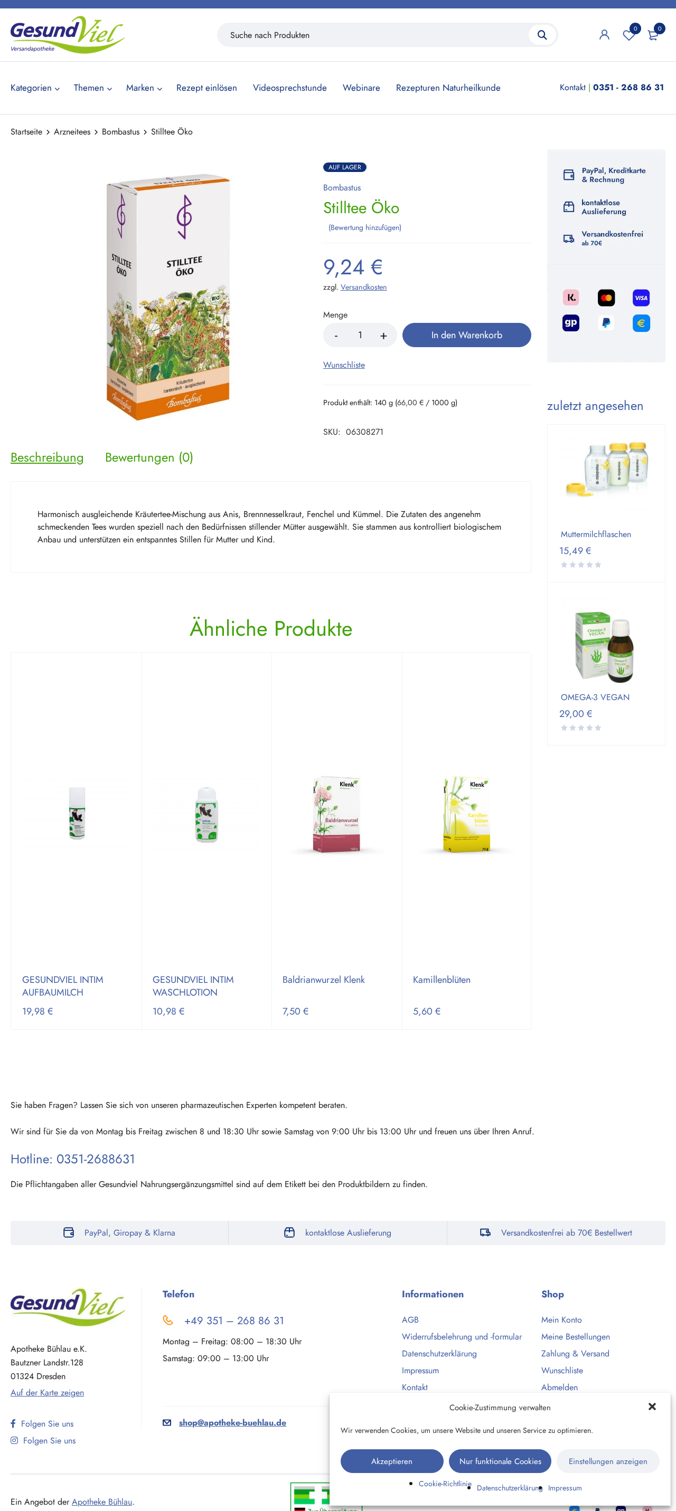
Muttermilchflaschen (596, 534)
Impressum (565, 1488)
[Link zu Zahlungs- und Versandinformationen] (606, 257)
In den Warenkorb (466, 335)
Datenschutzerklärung (510, 1488)
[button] (653, 1407)
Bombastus (120, 132)
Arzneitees (72, 132)
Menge (335, 315)
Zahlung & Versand (575, 1353)
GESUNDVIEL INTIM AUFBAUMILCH (63, 986)
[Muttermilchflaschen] (606, 480)
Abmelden (559, 1387)
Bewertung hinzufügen (365, 227)
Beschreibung (47, 457)
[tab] (47, 457)
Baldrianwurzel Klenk (324, 980)
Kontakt (573, 87)
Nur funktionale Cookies (500, 1461)
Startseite (26, 132)
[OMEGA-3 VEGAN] (606, 641)
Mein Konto (561, 1320)
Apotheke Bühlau (102, 1502)
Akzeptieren (391, 1461)
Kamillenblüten (442, 980)
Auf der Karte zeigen (47, 1392)
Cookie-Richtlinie (445, 1483)
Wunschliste (635, 28)
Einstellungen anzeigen (608, 1461)
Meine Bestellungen (575, 1337)
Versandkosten (364, 287)
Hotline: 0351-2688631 (73, 1159)
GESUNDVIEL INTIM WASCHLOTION (193, 986)
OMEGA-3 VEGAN (595, 697)
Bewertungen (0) (149, 457)
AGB (410, 1320)
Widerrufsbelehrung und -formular (462, 1337)
